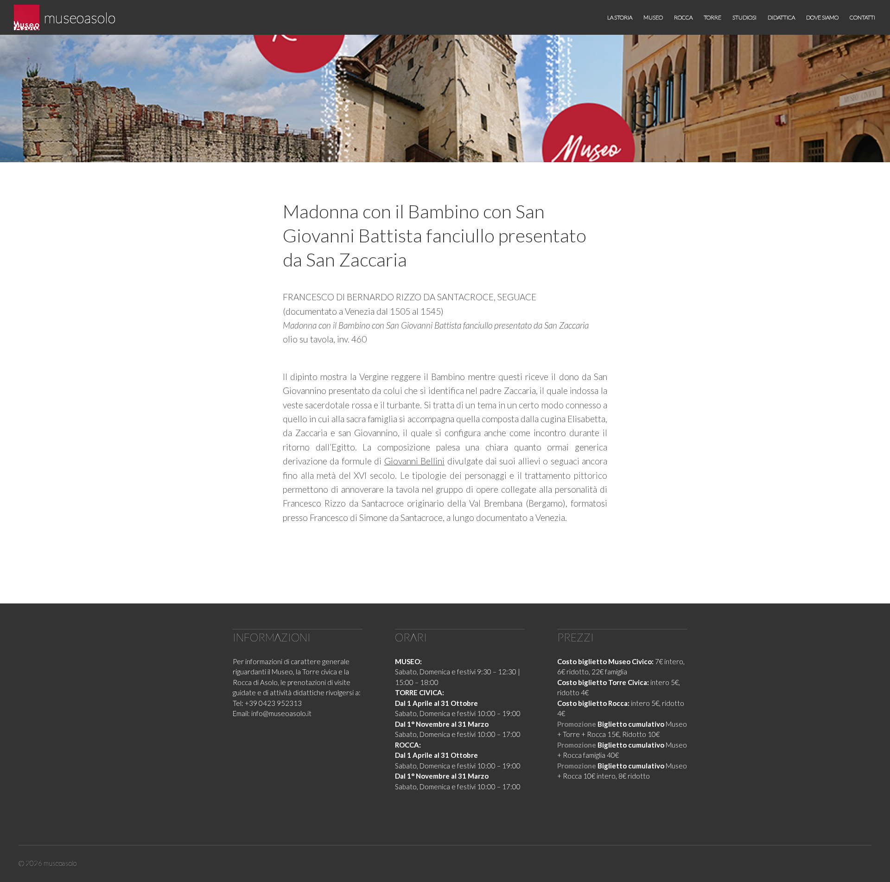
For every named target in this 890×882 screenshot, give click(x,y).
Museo (653, 17)
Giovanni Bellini (414, 461)
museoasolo (79, 17)
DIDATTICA (781, 17)
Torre (712, 17)
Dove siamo (822, 17)
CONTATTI (862, 17)
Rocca (683, 17)
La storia (619, 17)
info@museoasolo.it (281, 713)
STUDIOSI (744, 17)
